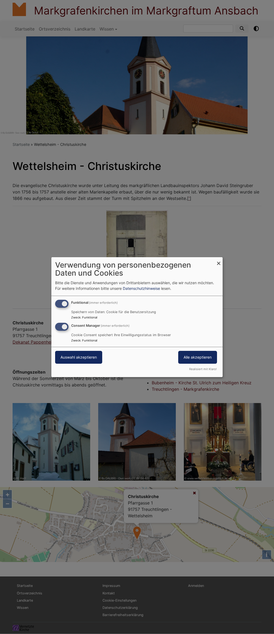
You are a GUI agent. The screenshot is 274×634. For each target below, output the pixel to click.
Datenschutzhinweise (141, 288)
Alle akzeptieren (198, 357)
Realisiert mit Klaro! (203, 369)
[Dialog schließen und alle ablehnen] (219, 260)
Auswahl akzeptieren (78, 357)
